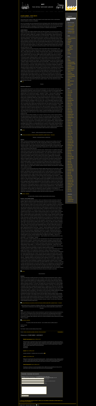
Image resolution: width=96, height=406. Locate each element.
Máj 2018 (69, 95)
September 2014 (71, 117)
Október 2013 (70, 125)
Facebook (66, 11)
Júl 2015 (69, 106)
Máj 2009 (69, 161)
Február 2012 (70, 137)
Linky (56, 11)
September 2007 (71, 184)
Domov (21, 11)
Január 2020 (70, 92)
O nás (26, 11)
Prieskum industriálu (71, 76)
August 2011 (70, 147)
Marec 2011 (70, 148)
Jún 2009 (69, 159)
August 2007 (70, 186)
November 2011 (70, 142)
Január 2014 (70, 123)
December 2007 (71, 180)
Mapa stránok (60, 11)
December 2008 (71, 169)
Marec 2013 (70, 130)
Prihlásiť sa (70, 196)
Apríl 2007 (69, 189)
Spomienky (70, 77)
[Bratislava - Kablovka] (25, 193)
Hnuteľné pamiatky (71, 62)
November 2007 (71, 181)
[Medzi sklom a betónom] (25, 320)
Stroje (69, 79)
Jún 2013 (69, 128)
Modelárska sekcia (71, 66)
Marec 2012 (70, 136)
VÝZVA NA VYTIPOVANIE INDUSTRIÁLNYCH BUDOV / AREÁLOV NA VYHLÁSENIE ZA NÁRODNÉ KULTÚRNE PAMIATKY (40, 400)
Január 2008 (70, 178)
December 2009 (71, 156)
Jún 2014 (69, 119)
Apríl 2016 (69, 101)
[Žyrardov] (23, 130)
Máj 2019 (69, 94)
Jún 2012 (69, 134)
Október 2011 (70, 144)
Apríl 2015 (69, 108)
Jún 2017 (69, 97)
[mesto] (22, 81)
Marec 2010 (70, 155)
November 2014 (71, 114)
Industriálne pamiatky (30, 332)
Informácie (36, 332)
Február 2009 (70, 166)
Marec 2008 (70, 175)
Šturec (69, 82)
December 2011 (70, 141)
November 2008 (71, 170)
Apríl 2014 (69, 120)
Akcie (69, 59)
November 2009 (71, 158)
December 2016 (71, 100)
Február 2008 (70, 177)
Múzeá (47, 11)
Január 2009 (70, 167)
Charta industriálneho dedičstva (38, 11)
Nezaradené (70, 73)
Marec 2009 (70, 164)
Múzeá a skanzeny (71, 68)
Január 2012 (70, 139)
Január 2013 (70, 131)
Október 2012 (70, 133)
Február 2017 (70, 98)
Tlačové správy (70, 84)
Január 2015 (70, 112)
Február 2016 (70, 105)
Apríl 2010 (69, 153)
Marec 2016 (70, 103)
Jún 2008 (69, 172)
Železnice (69, 85)
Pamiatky (51, 11)
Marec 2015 (70, 109)
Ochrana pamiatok (42, 332)
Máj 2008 (69, 173)
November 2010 (71, 150)
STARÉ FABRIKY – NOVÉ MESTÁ (29, 16)
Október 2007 (70, 183)
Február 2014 (70, 122)
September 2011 (71, 145)
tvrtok (24, 356)
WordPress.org (70, 201)
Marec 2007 (70, 191)
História (25, 332)
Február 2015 (70, 111)
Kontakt (29, 11)
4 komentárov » (60, 332)
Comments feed (70, 199)
